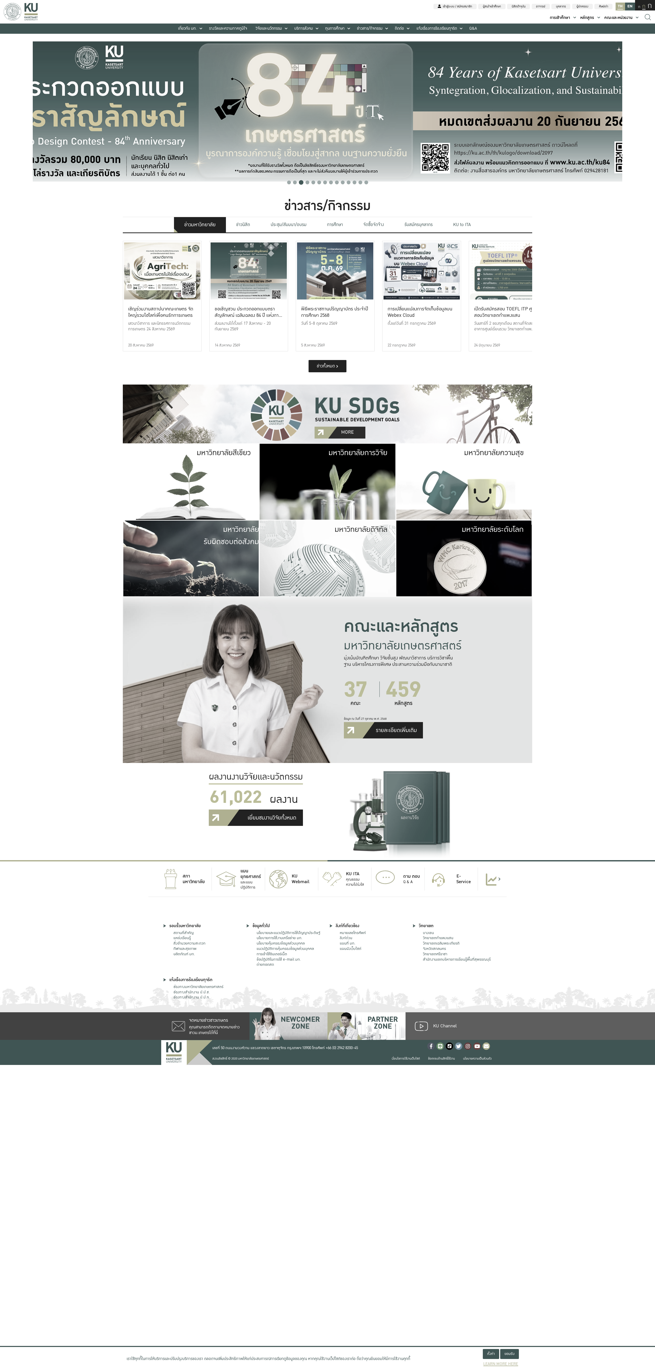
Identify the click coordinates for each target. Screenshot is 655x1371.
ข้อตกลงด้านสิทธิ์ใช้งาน (441, 1058)
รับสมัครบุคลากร (419, 224)
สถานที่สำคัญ (183, 933)
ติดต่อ (399, 28)
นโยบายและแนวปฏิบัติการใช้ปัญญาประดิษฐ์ (288, 933)
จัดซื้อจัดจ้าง (373, 224)
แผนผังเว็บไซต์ (350, 949)
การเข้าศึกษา (560, 18)
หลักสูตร (587, 18)
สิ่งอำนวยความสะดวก (189, 943)
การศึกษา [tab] (335, 224)
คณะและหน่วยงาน (618, 18)
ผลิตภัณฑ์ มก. (184, 954)
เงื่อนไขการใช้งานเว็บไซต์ (406, 1058)
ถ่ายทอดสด (265, 964)
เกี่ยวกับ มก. (187, 28)
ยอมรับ (510, 1354)
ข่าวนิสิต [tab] (243, 224)
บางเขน (428, 933)
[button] (289, 182)
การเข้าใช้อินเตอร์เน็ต (272, 954)
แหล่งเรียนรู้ (182, 938)
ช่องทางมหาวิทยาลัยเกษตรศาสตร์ (198, 987)
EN (629, 6)
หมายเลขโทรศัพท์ (353, 933)
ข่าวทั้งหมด (326, 366)
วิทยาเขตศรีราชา (435, 954)
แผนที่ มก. (347, 943)
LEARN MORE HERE (500, 1364)
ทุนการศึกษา (335, 28)
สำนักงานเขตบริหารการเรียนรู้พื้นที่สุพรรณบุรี (457, 959)
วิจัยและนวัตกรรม (269, 28)
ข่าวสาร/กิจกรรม (370, 28)
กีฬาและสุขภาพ (184, 949)
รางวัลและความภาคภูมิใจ (228, 28)
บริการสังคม (303, 28)
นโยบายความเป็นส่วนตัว (477, 1058)
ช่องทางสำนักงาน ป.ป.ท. (191, 997)
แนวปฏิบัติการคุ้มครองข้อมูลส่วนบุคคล (285, 949)
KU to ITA (462, 224)
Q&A (473, 28)
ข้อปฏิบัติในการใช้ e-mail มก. (279, 959)
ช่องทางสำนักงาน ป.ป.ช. (191, 992)
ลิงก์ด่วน (346, 938)
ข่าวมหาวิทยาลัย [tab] (200, 225)
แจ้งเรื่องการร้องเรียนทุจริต (437, 28)
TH (620, 6)
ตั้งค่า (491, 1354)
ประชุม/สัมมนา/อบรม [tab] (289, 224)
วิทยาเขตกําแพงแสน (438, 938)
